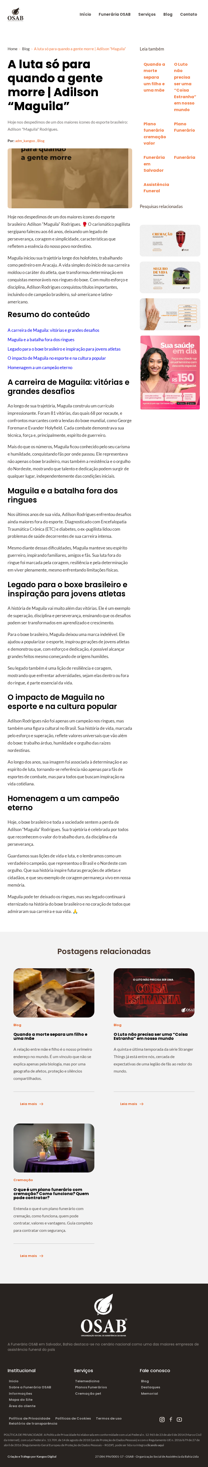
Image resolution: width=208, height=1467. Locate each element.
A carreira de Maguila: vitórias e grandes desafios (53, 330)
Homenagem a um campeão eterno (40, 367)
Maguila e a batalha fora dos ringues (41, 339)
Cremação (23, 1180)
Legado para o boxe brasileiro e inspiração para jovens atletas (64, 349)
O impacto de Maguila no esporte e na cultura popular (57, 358)
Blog (40, 141)
